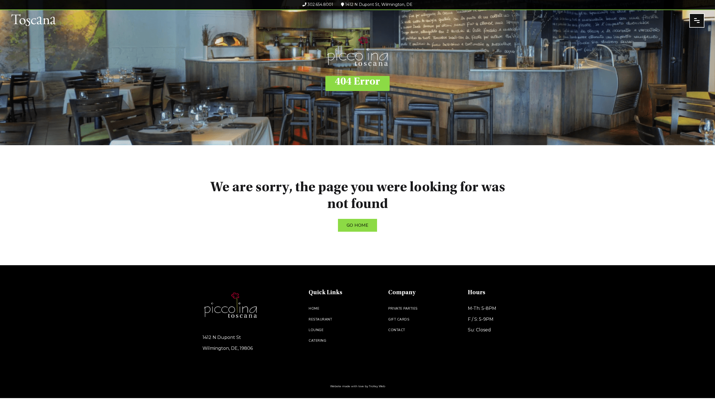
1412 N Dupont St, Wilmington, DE (378, 4)
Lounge (316, 330)
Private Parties (403, 308)
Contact (396, 330)
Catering (317, 340)
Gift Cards (398, 319)
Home (314, 308)
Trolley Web (377, 386)
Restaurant (320, 319)
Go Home (358, 225)
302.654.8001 (319, 4)
